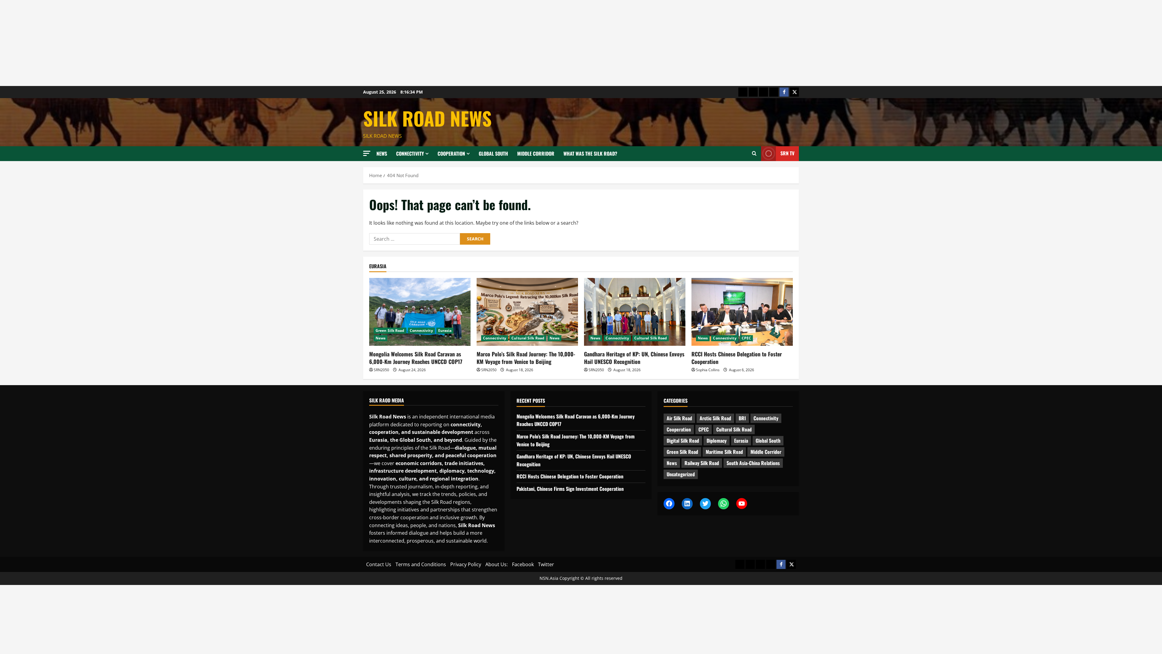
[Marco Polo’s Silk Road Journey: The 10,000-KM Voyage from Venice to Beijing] (527, 311)
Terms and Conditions (421, 564)
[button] (366, 153)
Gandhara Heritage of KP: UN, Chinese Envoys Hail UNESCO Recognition (634, 357)
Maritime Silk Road (724, 451)
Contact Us (378, 564)
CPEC (746, 338)
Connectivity (410, 153)
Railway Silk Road (701, 463)
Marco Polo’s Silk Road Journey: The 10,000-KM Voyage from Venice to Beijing (526, 357)
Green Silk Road (390, 330)
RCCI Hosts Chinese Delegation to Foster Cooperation (736, 357)
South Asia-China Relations (753, 463)
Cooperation (451, 153)
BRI (742, 418)
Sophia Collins (708, 369)
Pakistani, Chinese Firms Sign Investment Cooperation (570, 488)
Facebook (523, 564)
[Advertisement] (181, 43)
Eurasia (445, 330)
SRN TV (787, 153)
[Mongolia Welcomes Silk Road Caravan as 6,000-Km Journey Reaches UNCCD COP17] (420, 311)
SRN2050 (381, 369)
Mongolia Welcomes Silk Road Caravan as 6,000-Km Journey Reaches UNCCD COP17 (415, 357)
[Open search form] (754, 153)
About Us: (496, 564)
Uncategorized (681, 474)
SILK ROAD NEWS (427, 118)
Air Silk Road (679, 418)
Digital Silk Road (683, 440)
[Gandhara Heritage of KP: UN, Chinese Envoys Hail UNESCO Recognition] (634, 311)
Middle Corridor (535, 153)
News (381, 153)
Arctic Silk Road (715, 418)
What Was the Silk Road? (590, 153)
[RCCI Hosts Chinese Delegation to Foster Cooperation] (742, 311)
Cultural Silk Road (527, 338)
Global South (493, 153)
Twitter (546, 564)
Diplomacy (717, 440)
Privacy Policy (465, 564)
